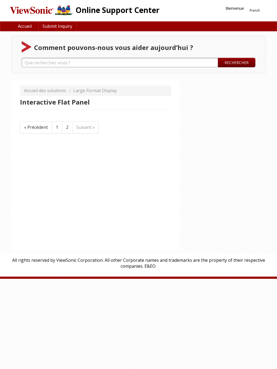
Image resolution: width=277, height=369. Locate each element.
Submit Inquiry (57, 26)
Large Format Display (95, 90)
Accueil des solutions (45, 90)
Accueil (25, 26)
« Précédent (36, 127)
